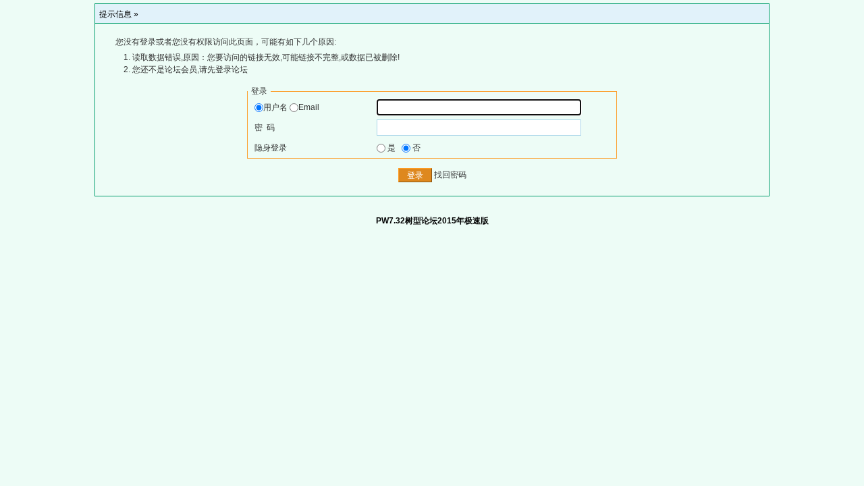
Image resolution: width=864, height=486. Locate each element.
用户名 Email (291, 107)
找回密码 (450, 175)
